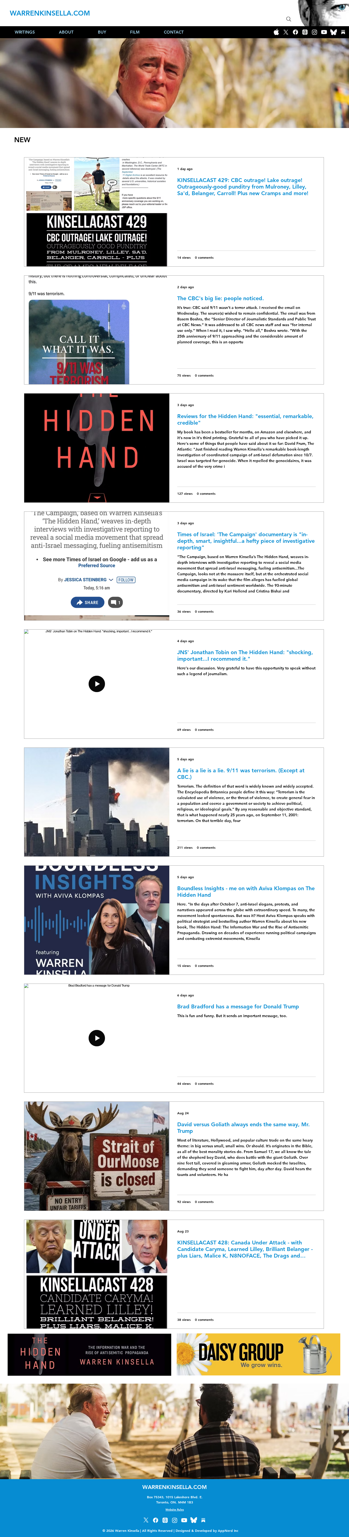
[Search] (288, 19)
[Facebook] (295, 32)
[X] (285, 32)
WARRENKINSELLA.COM (50, 13)
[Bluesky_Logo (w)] (333, 32)
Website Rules (175, 1509)
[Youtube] (324, 32)
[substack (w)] (343, 32)
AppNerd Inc (232, 1530)
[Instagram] (314, 32)
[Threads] (305, 32)
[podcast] (276, 32)
